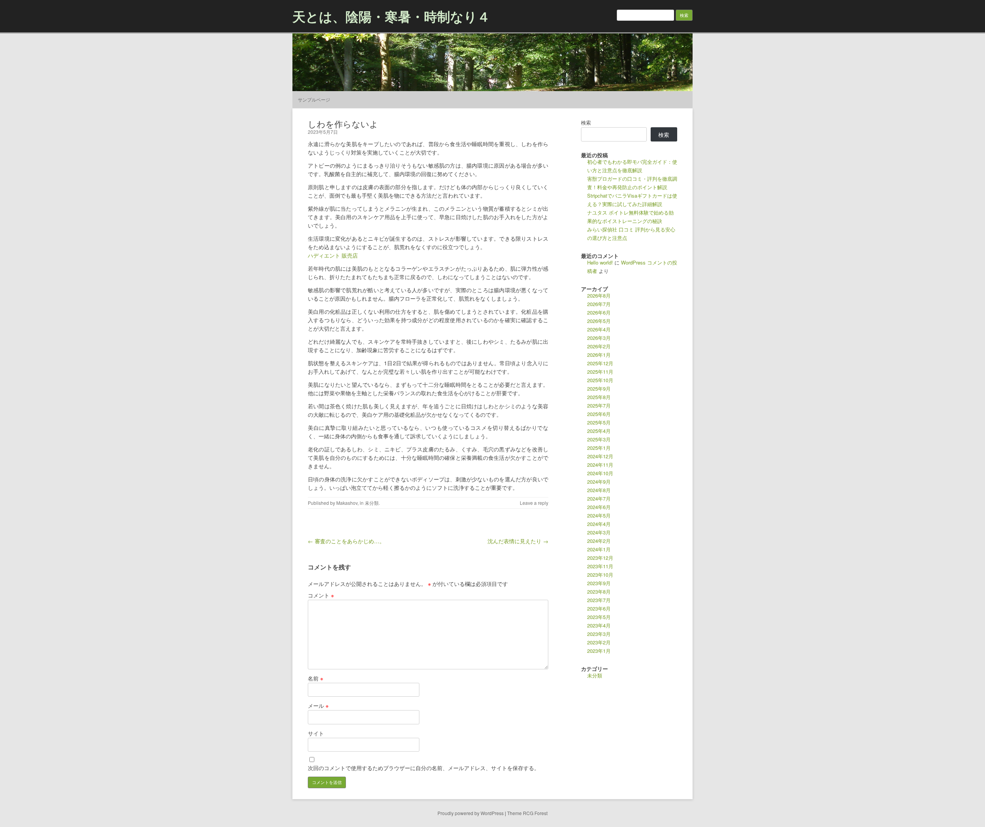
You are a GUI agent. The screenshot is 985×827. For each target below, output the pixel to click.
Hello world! (600, 262)
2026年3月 (599, 337)
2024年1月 (599, 549)
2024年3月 (599, 532)
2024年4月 (599, 523)
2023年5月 (599, 617)
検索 (586, 122)
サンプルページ (314, 99)
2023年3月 (599, 633)
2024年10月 (600, 473)
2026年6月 (599, 312)
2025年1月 (599, 447)
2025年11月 (600, 371)
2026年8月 (599, 295)
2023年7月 (599, 600)
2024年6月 (599, 507)
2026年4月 (599, 329)
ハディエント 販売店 (333, 255)
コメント (321, 595)
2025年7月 (599, 405)
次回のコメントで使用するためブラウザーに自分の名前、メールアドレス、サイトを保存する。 (423, 768)
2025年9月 (599, 388)
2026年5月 (599, 320)
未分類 (372, 502)
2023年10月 (600, 574)
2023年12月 (600, 557)
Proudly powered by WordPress (470, 813)
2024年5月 (599, 515)
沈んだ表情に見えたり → (517, 541)
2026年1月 (599, 354)
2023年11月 (600, 566)
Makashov (346, 502)
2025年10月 (600, 380)
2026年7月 (599, 304)
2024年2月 (599, 540)
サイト (316, 733)
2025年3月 (599, 439)
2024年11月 (600, 464)
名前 (315, 678)
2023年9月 (599, 583)
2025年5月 (599, 422)
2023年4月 (599, 625)
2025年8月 (599, 397)
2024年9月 (599, 481)
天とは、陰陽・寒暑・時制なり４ (391, 16)
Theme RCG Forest (527, 813)
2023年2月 (599, 642)
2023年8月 (599, 591)
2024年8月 (599, 490)
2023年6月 (599, 608)
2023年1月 (599, 650)
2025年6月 (599, 414)
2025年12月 (600, 363)
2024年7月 (599, 498)
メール (318, 705)
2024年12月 (600, 456)
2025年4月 (599, 430)
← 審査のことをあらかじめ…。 (346, 541)
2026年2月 (599, 346)
